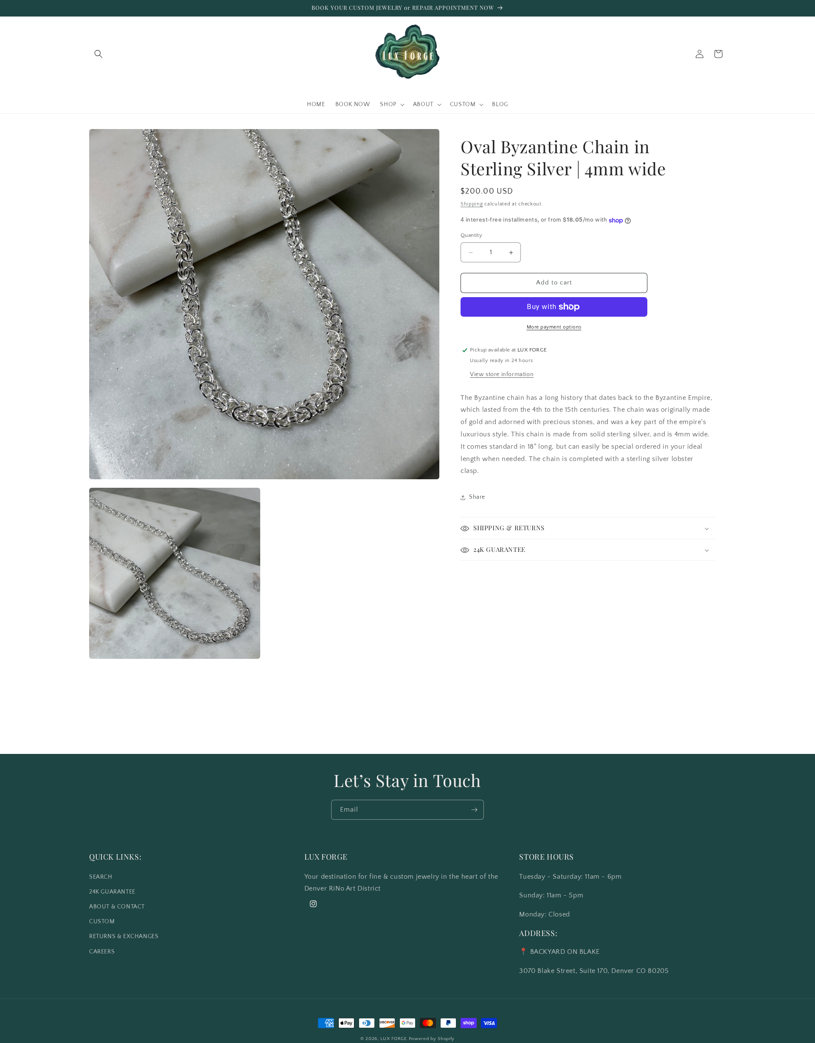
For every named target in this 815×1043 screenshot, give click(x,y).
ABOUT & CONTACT (117, 906)
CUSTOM (102, 921)
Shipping (472, 204)
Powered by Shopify (432, 1038)
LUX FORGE (393, 1038)
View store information (502, 374)
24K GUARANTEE (112, 891)
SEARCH (100, 876)
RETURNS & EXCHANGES (123, 936)
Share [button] (477, 497)
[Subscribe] (474, 810)
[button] (98, 54)
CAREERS (102, 951)
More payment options (554, 327)
